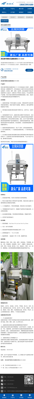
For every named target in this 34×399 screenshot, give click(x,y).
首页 (4, 8)
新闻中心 (4, 12)
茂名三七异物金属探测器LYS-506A (13, 367)
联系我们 (21, 12)
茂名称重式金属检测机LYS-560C (13, 365)
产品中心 (13, 8)
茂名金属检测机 (4, 20)
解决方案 (21, 8)
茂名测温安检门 (21, 17)
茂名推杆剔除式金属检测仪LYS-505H (15, 360)
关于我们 (13, 12)
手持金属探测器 (29, 17)
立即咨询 (29, 70)
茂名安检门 (13, 17)
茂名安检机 (4, 17)
